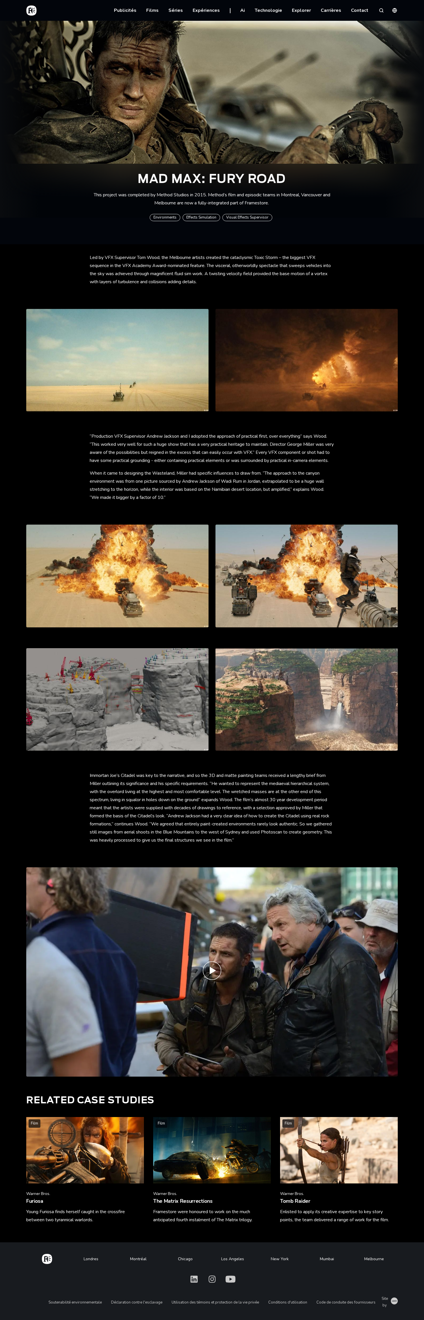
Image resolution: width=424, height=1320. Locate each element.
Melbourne (374, 1259)
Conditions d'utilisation (287, 1302)
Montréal (138, 1259)
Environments (165, 217)
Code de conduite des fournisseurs (346, 1302)
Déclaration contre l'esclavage (136, 1302)
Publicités (125, 10)
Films (152, 10)
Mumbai (327, 1259)
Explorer (301, 10)
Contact (359, 10)
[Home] (47, 1258)
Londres (91, 1259)
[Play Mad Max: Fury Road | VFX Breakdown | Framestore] (212, 972)
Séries (175, 10)
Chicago (185, 1259)
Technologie (268, 10)
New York (280, 1259)
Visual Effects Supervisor (247, 217)
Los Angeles (232, 1259)
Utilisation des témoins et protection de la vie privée (215, 1302)
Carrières (331, 10)
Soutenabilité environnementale (75, 1302)
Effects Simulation (201, 217)
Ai (242, 10)
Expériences (206, 10)
